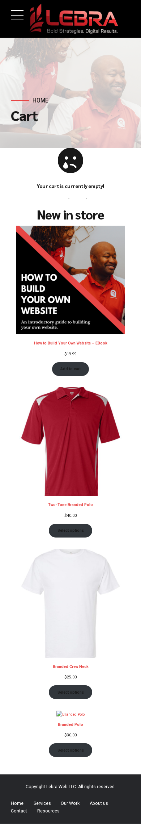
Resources (48, 811)
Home (40, 100)
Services (42, 803)
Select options (70, 530)
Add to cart (70, 369)
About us (99, 803)
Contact (19, 811)
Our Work (70, 803)
